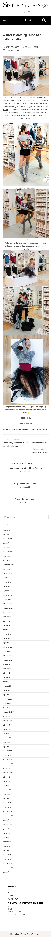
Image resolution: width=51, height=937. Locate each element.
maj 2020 (6, 578)
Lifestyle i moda (12, 50)
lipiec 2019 (6, 621)
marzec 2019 (7, 638)
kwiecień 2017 (7, 738)
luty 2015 (6, 850)
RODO (10, 906)
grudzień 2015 (7, 807)
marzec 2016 (7, 794)
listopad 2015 (7, 811)
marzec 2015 (7, 846)
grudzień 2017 (7, 703)
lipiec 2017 (6, 725)
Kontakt (10, 896)
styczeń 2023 (7, 552)
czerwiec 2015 (7, 833)
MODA (45, 429)
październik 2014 (8, 868)
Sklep (10, 890)
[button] (4, 20)
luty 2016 (6, 798)
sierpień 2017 (7, 720)
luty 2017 (6, 747)
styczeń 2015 (7, 855)
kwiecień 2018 (7, 686)
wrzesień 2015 (7, 820)
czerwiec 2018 (7, 677)
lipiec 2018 (6, 673)
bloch (13, 429)
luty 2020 (6, 591)
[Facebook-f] (20, 20)
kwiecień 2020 (7, 582)
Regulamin (11, 909)
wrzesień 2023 (7, 543)
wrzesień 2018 (7, 664)
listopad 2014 (7, 863)
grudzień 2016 (7, 755)
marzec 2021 (7, 556)
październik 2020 (8, 565)
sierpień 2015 (7, 824)
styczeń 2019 (7, 647)
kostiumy (32, 429)
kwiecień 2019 (7, 634)
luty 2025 (6, 534)
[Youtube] (30, 20)
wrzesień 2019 (7, 612)
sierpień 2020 (7, 569)
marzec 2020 (7, 586)
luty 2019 (6, 643)
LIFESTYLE (39, 429)
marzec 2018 (7, 690)
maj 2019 (6, 630)
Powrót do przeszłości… (25, 499)
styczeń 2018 (7, 699)
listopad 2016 (7, 759)
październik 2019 (8, 608)
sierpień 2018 (7, 669)
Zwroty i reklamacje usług (17, 914)
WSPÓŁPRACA (13, 899)
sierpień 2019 (7, 617)
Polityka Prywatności (15, 912)
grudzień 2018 (7, 651)
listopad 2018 (7, 656)
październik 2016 (8, 764)
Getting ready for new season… (25, 484)
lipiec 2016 (6, 777)
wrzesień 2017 (7, 716)
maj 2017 (6, 734)
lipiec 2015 (6, 829)
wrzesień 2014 (7, 872)
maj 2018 (6, 682)
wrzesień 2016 (7, 768)
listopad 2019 (7, 604)
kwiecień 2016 (7, 790)
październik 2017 (8, 712)
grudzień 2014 (7, 859)
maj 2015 (6, 837)
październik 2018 (8, 660)
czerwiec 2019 (7, 625)
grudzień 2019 (7, 599)
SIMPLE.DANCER (12, 47)
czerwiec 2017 (7, 729)
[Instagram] (25, 20)
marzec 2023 (7, 547)
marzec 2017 (7, 742)
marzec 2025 (7, 530)
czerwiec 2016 (7, 781)
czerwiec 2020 (7, 573)
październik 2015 (8, 816)
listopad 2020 (7, 560)
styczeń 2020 (7, 595)
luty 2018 (6, 695)
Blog (9, 893)
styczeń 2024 (7, 539)
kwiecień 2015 (7, 842)
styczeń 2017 (7, 751)
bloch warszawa (22, 429)
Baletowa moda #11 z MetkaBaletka (25, 468)
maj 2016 (6, 785)
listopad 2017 (7, 708)
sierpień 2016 (7, 772)
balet (8, 429)
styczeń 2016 (7, 803)
